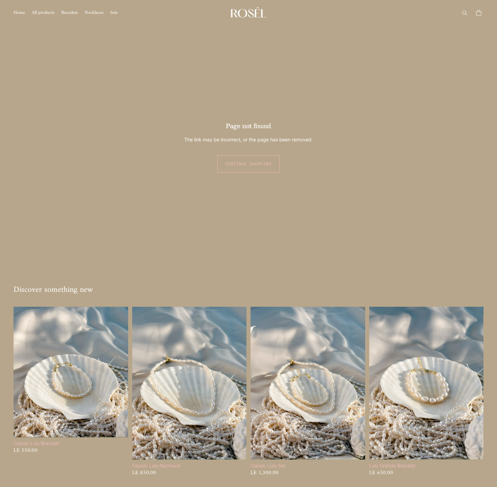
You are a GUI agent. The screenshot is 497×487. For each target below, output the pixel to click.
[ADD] (118, 427)
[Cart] (478, 12)
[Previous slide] (24, 372)
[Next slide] (118, 372)
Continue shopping (248, 163)
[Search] (464, 12)
